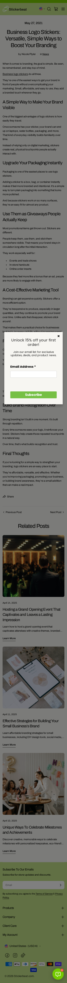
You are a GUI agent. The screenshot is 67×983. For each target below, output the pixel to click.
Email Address (23, 366)
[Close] (58, 336)
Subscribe (33, 394)
